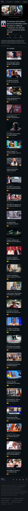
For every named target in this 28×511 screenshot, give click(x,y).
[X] (26, 479)
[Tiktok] (16, 479)
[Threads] (19, 479)
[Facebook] (13, 479)
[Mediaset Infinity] (2, 2)
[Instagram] (23, 479)
